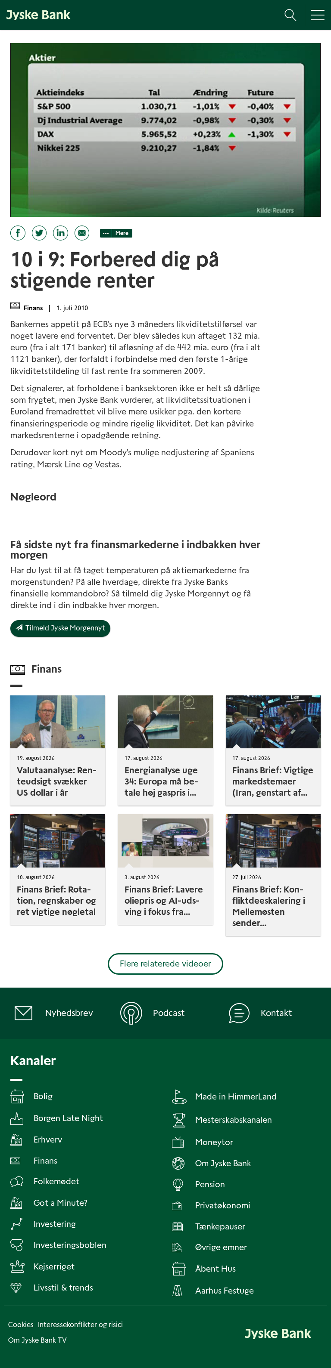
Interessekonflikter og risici (80, 1324)
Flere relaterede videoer (165, 963)
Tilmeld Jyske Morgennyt (63, 628)
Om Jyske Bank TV (37, 1340)
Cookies (21, 1324)
